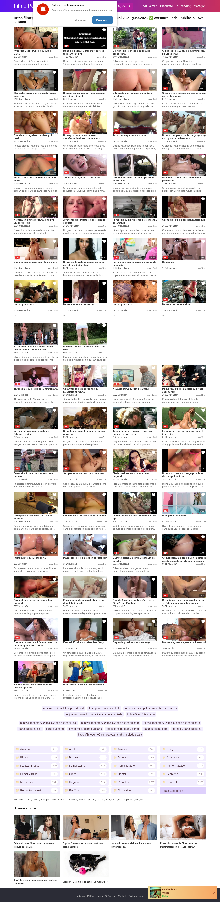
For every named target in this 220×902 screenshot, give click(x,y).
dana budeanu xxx (30, 728)
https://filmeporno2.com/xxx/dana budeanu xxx (48, 722)
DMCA (90, 896)
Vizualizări (150, 6)
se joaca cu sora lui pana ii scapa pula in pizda (93, 714)
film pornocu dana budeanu (85, 728)
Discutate (166, 6)
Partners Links (136, 896)
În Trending (183, 6)
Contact (122, 896)
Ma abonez (102, 20)
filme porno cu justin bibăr (104, 708)
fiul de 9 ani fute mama (141, 714)
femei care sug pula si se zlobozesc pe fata (151, 708)
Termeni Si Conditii (106, 896)
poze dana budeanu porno (123, 728)
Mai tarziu (80, 20)
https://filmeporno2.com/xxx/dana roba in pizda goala (110, 734)
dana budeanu (55, 728)
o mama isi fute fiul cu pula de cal (63, 708)
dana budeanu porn (156, 728)
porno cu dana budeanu (186, 728)
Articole (81, 896)
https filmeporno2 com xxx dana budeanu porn (172, 722)
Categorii (200, 6)
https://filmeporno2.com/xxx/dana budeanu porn (110, 722)
